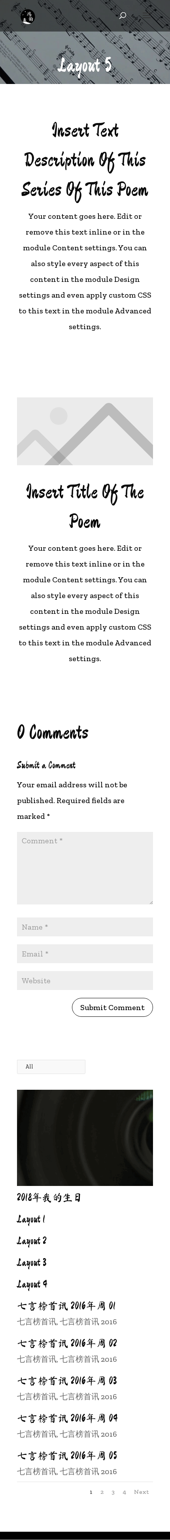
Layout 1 (31, 1219)
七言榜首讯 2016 (88, 1321)
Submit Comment (112, 1007)
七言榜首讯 (37, 1321)
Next (141, 1491)
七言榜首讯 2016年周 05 (67, 1456)
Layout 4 (32, 1284)
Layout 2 (32, 1241)
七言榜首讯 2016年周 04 (67, 1418)
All (29, 1066)
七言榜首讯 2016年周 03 (67, 1381)
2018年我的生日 (50, 1197)
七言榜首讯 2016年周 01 (66, 1306)
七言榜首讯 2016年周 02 (67, 1343)
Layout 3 (31, 1262)
